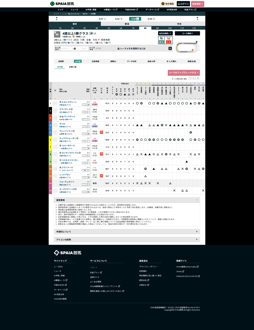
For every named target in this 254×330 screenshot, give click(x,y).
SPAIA (179, 271)
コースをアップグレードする (182, 72)
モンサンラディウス (70, 153)
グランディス (64, 109)
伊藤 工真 (62, 141)
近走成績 (95, 61)
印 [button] (55, 90)
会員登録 (196, 3)
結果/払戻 (192, 61)
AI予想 (78, 61)
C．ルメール (63, 170)
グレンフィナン (65, 131)
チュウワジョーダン (67, 138)
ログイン (184, 3)
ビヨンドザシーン (69, 102)
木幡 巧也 (62, 156)
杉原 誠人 (62, 127)
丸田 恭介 (62, 177)
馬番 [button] (50, 90)
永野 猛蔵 (64, 163)
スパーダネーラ (68, 145)
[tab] (60, 67)
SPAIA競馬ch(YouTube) (186, 267)
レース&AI (58, 266)
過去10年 (151, 61)
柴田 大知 (62, 185)
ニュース (74, 9)
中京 (179, 23)
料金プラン (189, 9)
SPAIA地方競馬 (60, 299)
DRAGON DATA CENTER (186, 276)
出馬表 (61, 61)
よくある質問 (95, 282)
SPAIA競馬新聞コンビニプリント (103, 286)
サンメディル (69, 116)
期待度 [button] (107, 90)
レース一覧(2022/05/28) (70, 14)
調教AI (113, 61)
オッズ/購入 (171, 61)
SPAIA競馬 (178, 309)
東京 (75, 23)
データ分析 (131, 61)
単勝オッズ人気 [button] (94, 90)
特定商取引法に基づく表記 (150, 275)
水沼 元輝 (64, 119)
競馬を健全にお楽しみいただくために (106, 291)
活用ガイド (94, 277)
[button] (74, 91)
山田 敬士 (64, 148)
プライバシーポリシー (148, 266)
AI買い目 (72, 67)
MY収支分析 (172, 9)
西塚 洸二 (64, 134)
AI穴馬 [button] (101, 90)
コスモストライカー (70, 160)
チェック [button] (112, 90)
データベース (151, 9)
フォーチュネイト (66, 182)
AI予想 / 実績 (91, 9)
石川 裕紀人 (63, 112)
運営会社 (143, 280)
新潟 (127, 23)
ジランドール (67, 167)
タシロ (62, 124)
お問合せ (143, 285)
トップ (60, 9)
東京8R (85, 14)
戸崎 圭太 (62, 105)
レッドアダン (65, 175)
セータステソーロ (66, 189)
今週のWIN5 (130, 9)
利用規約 (143, 271)
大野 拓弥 (62, 192)
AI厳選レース (109, 9)
